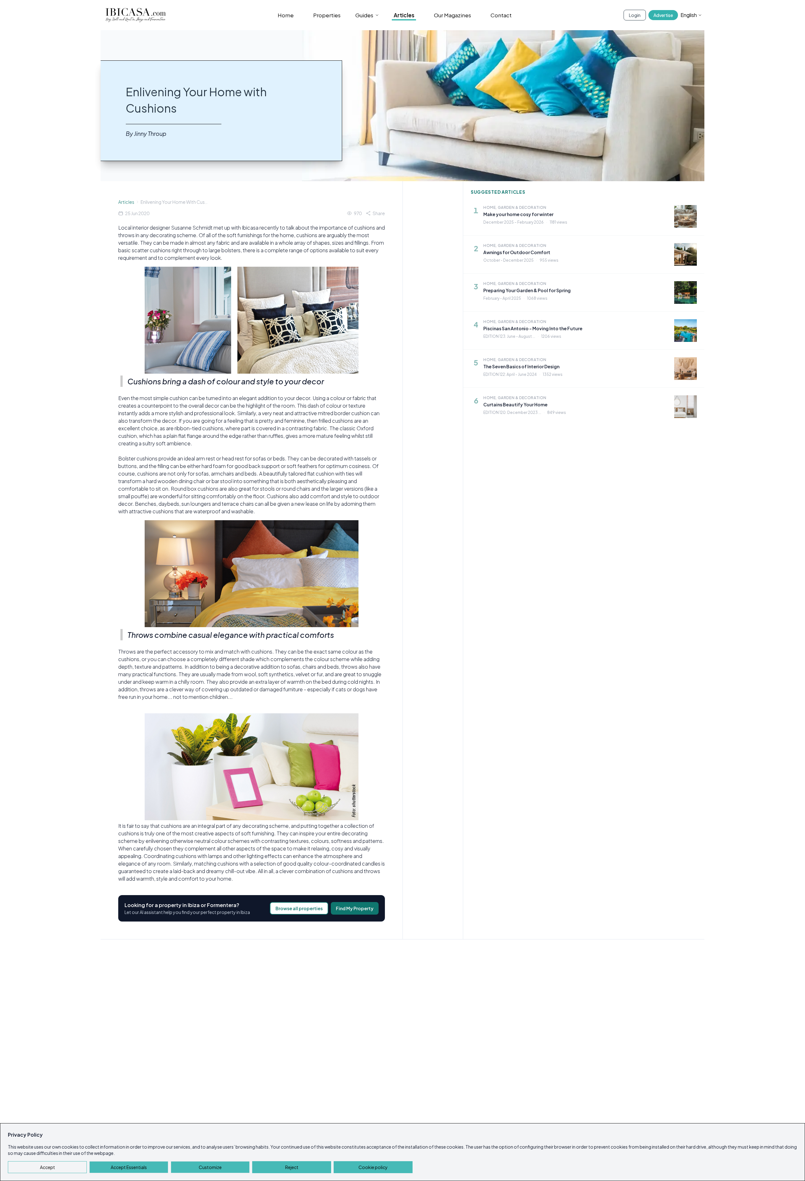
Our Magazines (452, 15)
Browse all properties (299, 908)
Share (379, 213)
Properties (327, 15)
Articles (404, 15)
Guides (364, 15)
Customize (210, 1167)
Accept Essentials (129, 1167)
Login (635, 15)
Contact (501, 15)
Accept (47, 1167)
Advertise (663, 15)
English (688, 15)
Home (286, 15)
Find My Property (355, 908)
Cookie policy (373, 1167)
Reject (291, 1167)
